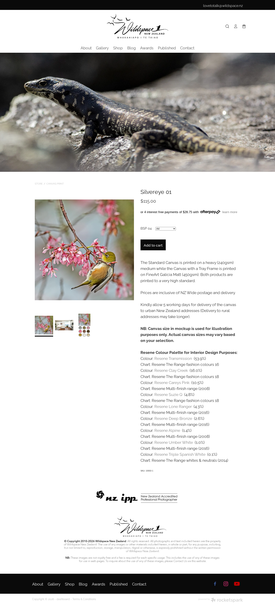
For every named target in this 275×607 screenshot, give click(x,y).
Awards (146, 47)
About (86, 47)
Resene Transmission (173, 358)
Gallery (102, 47)
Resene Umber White (174, 442)
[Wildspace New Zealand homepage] (137, 26)
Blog (131, 47)
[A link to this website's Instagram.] (226, 583)
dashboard (63, 599)
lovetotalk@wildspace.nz (223, 5)
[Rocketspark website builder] (220, 600)
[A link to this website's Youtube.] (237, 583)
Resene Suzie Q (168, 394)
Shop (118, 47)
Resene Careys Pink (172, 382)
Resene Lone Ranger (173, 406)
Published (167, 47)
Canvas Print (55, 183)
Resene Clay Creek (171, 370)
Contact (187, 47)
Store (39, 183)
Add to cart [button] (153, 244)
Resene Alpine (167, 430)
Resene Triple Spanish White (180, 454)
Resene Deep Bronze (173, 418)
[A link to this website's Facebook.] (215, 583)
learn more (229, 212)
